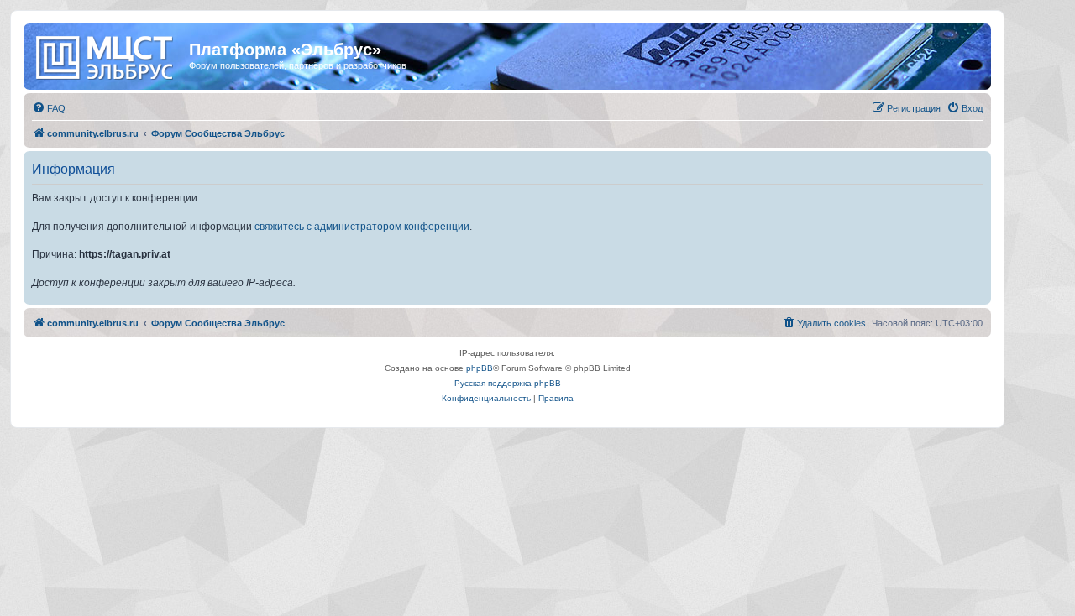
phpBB (479, 368)
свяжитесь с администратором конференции (361, 226)
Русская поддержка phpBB (507, 383)
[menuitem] (49, 108)
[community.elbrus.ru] (108, 54)
